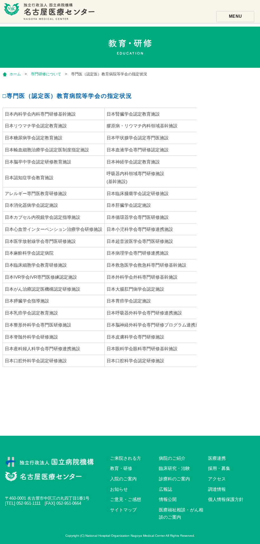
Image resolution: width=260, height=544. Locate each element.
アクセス (217, 478)
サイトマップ (123, 509)
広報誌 (165, 489)
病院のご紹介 (172, 458)
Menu (235, 16)
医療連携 (217, 458)
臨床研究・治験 (174, 468)
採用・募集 (219, 468)
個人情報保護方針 (226, 499)
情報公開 (168, 499)
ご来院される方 (125, 458)
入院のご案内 (123, 478)
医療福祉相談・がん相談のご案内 (181, 513)
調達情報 (217, 489)
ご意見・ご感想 (125, 499)
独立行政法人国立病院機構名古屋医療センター (50, 14)
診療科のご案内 (174, 478)
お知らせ (119, 489)
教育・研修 (121, 468)
